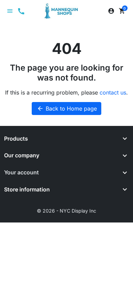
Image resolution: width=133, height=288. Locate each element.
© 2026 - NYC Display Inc (66, 211)
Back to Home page (67, 108)
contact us (113, 92)
